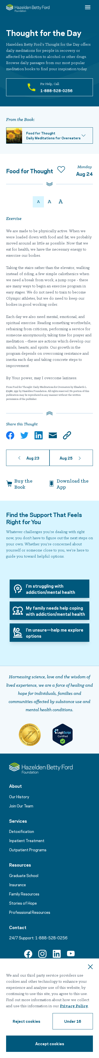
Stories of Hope (23, 903)
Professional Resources (29, 912)
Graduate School (23, 875)
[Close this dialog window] (90, 967)
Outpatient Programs (27, 849)
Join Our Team (21, 805)
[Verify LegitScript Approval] (62, 734)
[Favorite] (61, 170)
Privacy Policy (74, 1006)
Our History (19, 796)
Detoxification (21, 831)
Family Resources (24, 893)
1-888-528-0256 (51, 937)
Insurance (17, 884)
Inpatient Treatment (26, 840)
